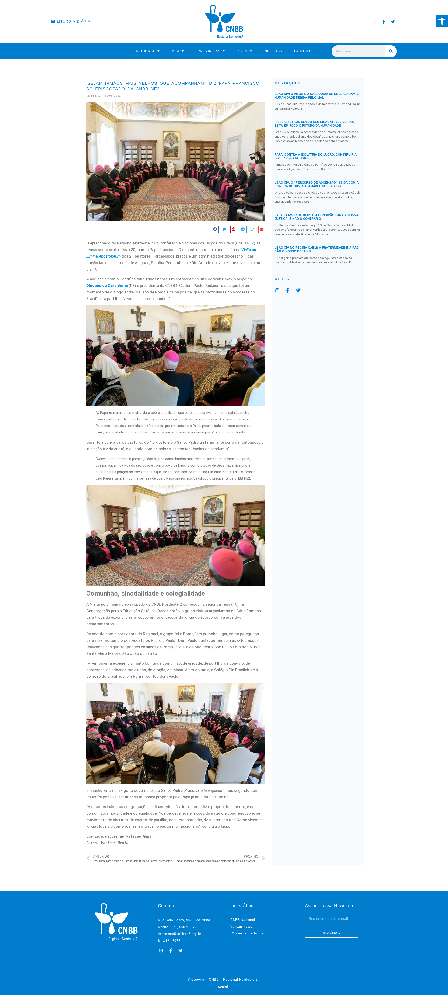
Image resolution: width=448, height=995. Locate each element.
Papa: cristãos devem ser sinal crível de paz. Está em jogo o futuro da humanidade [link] (314, 123)
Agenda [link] (244, 51)
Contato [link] (303, 51)
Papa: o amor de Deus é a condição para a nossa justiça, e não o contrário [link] (316, 217)
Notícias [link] (273, 51)
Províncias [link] (209, 51)
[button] (215, 229)
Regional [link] (145, 51)
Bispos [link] (179, 51)
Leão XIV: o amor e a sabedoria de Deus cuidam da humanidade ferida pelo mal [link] (317, 95)
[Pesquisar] (391, 51)
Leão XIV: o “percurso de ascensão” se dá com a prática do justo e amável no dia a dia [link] (317, 184)
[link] (442, 21)
